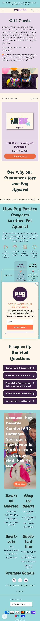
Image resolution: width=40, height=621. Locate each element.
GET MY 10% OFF (20, 327)
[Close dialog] (36, 284)
